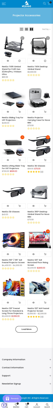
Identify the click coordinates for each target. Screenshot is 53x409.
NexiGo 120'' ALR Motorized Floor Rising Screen (38, 262)
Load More (26, 329)
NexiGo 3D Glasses (36, 166)
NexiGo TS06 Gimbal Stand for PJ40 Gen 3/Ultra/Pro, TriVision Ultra (11, 70)
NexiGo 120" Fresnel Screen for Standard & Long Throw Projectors (12, 311)
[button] (8, 80)
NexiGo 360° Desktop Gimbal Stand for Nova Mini (38, 214)
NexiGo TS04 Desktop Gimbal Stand (38, 67)
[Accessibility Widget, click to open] (3, 405)
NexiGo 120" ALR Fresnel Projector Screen (38, 309)
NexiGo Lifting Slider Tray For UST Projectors (13, 167)
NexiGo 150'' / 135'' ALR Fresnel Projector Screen (13, 261)
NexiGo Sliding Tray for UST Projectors (12, 118)
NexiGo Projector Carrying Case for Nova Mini (39, 120)
